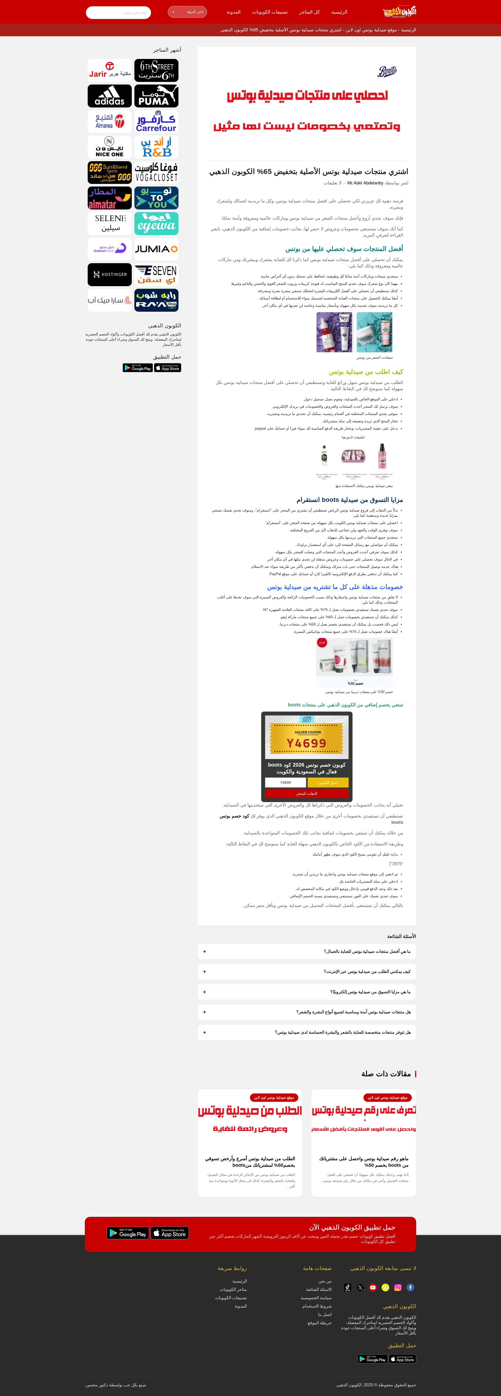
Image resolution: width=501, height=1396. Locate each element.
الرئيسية (339, 12)
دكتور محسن (97, 1385)
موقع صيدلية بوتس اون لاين (371, 29)
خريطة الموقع (320, 1323)
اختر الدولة (188, 12)
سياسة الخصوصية (316, 1298)
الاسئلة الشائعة (319, 1289)
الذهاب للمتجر (306, 793)
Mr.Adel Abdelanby (365, 182)
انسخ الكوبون (328, 782)
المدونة (234, 12)
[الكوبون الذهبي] (399, 11)
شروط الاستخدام (317, 1306)
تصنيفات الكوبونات (270, 12)
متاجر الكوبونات (233, 1289)
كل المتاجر (309, 12)
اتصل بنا (325, 1314)
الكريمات (332, 291)
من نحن (325, 1281)
